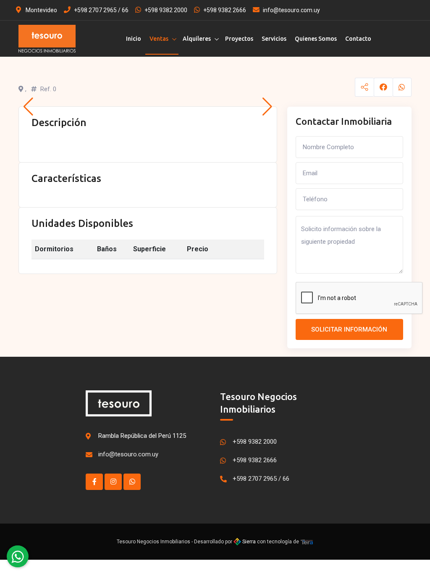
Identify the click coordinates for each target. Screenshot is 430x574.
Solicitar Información (349, 329)
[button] (28, 106)
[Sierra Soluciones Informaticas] (307, 542)
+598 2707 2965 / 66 (101, 10)
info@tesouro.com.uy (291, 10)
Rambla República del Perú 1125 (142, 436)
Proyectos (239, 38)
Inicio (133, 38)
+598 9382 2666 (224, 10)
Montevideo (40, 10)
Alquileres (197, 38)
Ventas (158, 38)
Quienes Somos (316, 38)
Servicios (274, 38)
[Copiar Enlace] (364, 87)
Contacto (358, 38)
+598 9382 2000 (165, 10)
